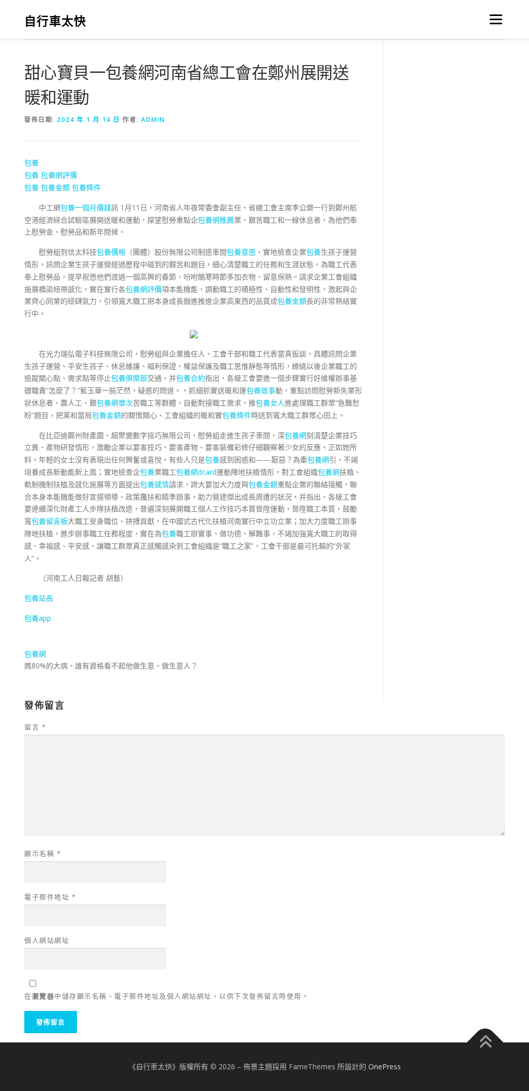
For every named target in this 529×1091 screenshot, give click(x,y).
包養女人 (270, 403)
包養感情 (154, 484)
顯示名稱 (42, 853)
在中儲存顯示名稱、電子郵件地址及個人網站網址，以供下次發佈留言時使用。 (166, 996)
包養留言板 (50, 521)
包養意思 (241, 252)
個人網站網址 (46, 940)
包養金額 (55, 187)
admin (153, 119)
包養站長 (38, 598)
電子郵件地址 (50, 896)
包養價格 (111, 252)
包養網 (295, 435)
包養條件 (86, 187)
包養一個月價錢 (85, 207)
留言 (35, 726)
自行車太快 (55, 21)
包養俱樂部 (129, 378)
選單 (494, 19)
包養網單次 (115, 403)
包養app (37, 618)
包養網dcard (196, 472)
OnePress (384, 1066)
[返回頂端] (485, 1042)
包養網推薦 (216, 220)
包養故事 (260, 390)
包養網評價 (59, 175)
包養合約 (190, 378)
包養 (31, 162)
